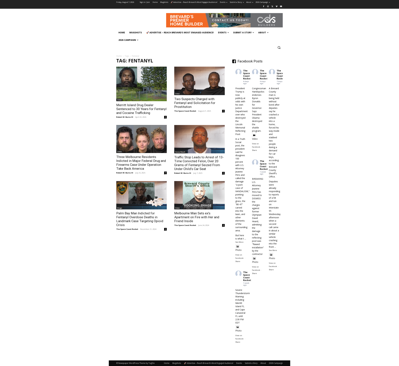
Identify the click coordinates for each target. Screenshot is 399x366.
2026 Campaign (276, 363)
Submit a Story (251, 363)
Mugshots (176, 363)
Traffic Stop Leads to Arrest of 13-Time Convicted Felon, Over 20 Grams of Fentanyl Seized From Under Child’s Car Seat (199, 163)
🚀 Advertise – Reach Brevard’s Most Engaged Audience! (208, 363)
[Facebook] (263, 6)
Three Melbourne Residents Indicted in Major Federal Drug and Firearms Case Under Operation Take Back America (141, 162)
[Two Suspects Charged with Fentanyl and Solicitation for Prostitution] (199, 81)
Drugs (119, 208)
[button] (279, 47)
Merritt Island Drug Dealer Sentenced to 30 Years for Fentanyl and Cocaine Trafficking (141, 109)
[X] (272, 6)
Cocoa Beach (180, 152)
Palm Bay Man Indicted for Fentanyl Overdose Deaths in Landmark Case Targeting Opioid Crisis (139, 219)
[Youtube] (281, 6)
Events (239, 363)
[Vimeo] (276, 6)
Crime (119, 100)
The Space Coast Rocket (185, 111)
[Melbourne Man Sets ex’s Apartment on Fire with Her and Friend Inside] (199, 195)
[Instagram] (268, 6)
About (263, 363)
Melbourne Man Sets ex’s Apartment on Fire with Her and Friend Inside (196, 217)
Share (237, 261)
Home (119, 56)
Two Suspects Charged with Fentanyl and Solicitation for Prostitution (194, 103)
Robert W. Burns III (124, 117)
